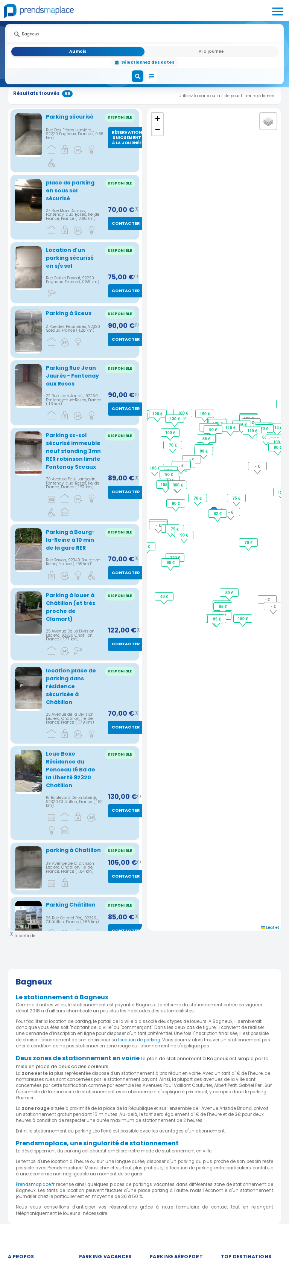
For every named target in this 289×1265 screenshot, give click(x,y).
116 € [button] (242, 424)
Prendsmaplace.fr (35, 1184)
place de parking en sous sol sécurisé (70, 190)
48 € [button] (164, 596)
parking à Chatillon (73, 850)
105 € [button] (166, 484)
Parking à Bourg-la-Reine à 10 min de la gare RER (70, 540)
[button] (157, 118)
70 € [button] (198, 498)
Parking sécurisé (69, 116)
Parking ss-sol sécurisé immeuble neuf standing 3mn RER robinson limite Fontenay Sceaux (73, 451)
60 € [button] (171, 562)
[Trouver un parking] (138, 76)
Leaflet (272, 927)
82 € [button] (218, 513)
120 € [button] (157, 413)
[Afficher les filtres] (152, 76)
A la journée (211, 51)
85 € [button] (206, 438)
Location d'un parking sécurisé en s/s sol (70, 258)
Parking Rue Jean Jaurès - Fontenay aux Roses (72, 375)
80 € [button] (204, 451)
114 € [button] (277, 427)
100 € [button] (170, 432)
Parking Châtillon (71, 904)
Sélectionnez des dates (148, 62)
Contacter (126, 223)
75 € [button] (236, 498)
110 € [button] (230, 427)
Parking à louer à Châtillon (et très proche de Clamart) (70, 607)
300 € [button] (178, 485)
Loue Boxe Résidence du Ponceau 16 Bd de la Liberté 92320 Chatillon (70, 769)
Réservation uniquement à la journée (127, 138)
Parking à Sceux (68, 313)
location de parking (139, 1040)
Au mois (78, 51)
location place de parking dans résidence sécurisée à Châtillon (71, 686)
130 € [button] (175, 418)
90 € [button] (184, 535)
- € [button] (230, 512)
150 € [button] (205, 413)
